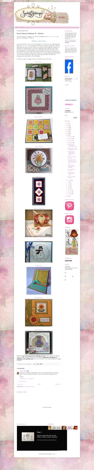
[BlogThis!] (38, 364)
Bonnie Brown (39, 62)
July (69, 182)
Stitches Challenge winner (71, 157)
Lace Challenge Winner (70, 170)
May (69, 186)
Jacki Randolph (39, 146)
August (69, 180)
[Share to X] (39, 364)
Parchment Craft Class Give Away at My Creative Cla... (71, 161)
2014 (67, 129)
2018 (67, 123)
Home (17, 27)
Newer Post (20, 384)
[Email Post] (34, 364)
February (70, 192)
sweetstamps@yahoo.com (71, 40)
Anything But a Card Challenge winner (72, 149)
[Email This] (36, 364)
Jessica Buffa (23, 371)
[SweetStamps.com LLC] (69, 73)
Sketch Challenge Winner (71, 177)
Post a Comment (22, 381)
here (68, 48)
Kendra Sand (38, 266)
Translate (70, 81)
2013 (67, 131)
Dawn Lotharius (39, 117)
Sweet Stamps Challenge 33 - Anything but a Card (71, 153)
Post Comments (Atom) (28, 386)
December (70, 137)
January (70, 194)
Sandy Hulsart (39, 297)
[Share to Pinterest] (42, 364)
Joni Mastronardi (38, 240)
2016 (67, 125)
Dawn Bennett (39, 85)
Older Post (57, 384)
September (70, 142)
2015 (67, 127)
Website (22, 27)
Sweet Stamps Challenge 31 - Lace (71, 174)
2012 (67, 133)
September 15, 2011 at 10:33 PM (27, 378)
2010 (67, 196)
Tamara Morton (38, 329)
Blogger (53, 454)
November (70, 138)
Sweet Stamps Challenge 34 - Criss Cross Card (72, 145)
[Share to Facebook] (40, 364)
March (69, 190)
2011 (67, 135)
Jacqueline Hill (38, 176)
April (69, 188)
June (69, 184)
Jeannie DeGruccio (39, 208)
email (72, 112)
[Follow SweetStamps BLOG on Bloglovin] (71, 101)
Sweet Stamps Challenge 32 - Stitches (71, 166)
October (70, 140)
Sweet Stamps (52, 36)
